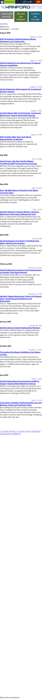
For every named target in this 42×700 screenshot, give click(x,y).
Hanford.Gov (4, 24)
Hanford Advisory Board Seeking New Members (20, 328)
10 (14, 431)
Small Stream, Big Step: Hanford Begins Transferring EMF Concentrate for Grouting (18, 162)
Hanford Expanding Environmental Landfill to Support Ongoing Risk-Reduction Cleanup (19, 382)
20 (37, 431)
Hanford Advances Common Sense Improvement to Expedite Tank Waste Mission (21, 271)
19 (35, 431)
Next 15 (17, 434)
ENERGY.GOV (9, 2)
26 (10, 434)
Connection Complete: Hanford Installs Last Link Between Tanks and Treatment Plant (21, 404)
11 (16, 431)
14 (23, 431)
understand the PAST (6, 15)
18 (32, 431)
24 (6, 434)
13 (21, 431)
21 (40, 431)
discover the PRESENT (20, 16)
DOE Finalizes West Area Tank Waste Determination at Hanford (15, 138)
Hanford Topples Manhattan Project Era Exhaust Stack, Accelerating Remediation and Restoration (21, 298)
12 (18, 431)
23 (3, 434)
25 (8, 434)
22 (1, 434)
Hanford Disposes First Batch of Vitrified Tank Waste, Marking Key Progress (19, 242)
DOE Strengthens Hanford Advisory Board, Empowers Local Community (18, 40)
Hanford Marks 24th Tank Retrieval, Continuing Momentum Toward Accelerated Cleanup (20, 114)
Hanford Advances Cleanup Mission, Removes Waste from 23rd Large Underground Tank (19, 213)
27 (13, 434)
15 (25, 431)
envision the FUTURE (35, 16)
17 (30, 431)
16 (28, 431)
